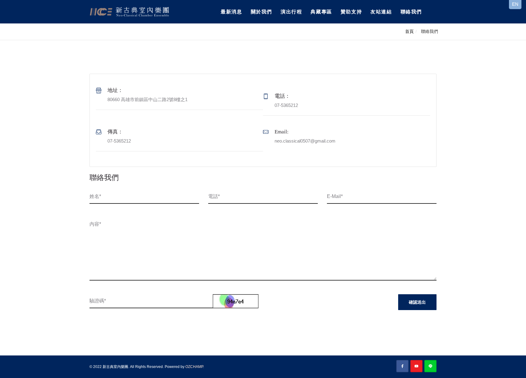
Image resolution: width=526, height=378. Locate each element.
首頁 (409, 31)
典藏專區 (321, 11)
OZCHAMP (194, 367)
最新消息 (231, 11)
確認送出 (417, 302)
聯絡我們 (411, 11)
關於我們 (261, 11)
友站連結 (381, 11)
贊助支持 (351, 11)
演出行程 (291, 11)
